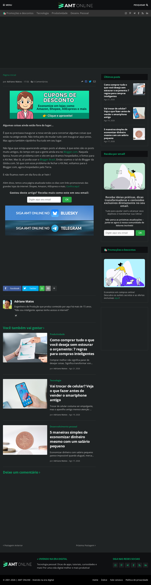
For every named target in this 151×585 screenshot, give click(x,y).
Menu (9, 5)
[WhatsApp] (42, 288)
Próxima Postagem (85, 545)
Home (95, 579)
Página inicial (9, 75)
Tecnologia (43, 13)
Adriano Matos (24, 301)
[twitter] (16, 315)
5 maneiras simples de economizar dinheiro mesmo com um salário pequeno (70, 439)
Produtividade (60, 13)
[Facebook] (86, 81)
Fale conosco (116, 579)
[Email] (94, 81)
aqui (117, 298)
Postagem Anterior (13, 545)
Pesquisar (139, 5)
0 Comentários (40, 81)
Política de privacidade (137, 579)
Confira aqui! (72, 186)
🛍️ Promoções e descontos (18, 13)
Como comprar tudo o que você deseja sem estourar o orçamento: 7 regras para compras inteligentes (72, 347)
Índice (104, 579)
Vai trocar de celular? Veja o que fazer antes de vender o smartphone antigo (72, 393)
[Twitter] (90, 81)
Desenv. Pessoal (80, 13)
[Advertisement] (75, 42)
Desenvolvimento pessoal (63, 426)
